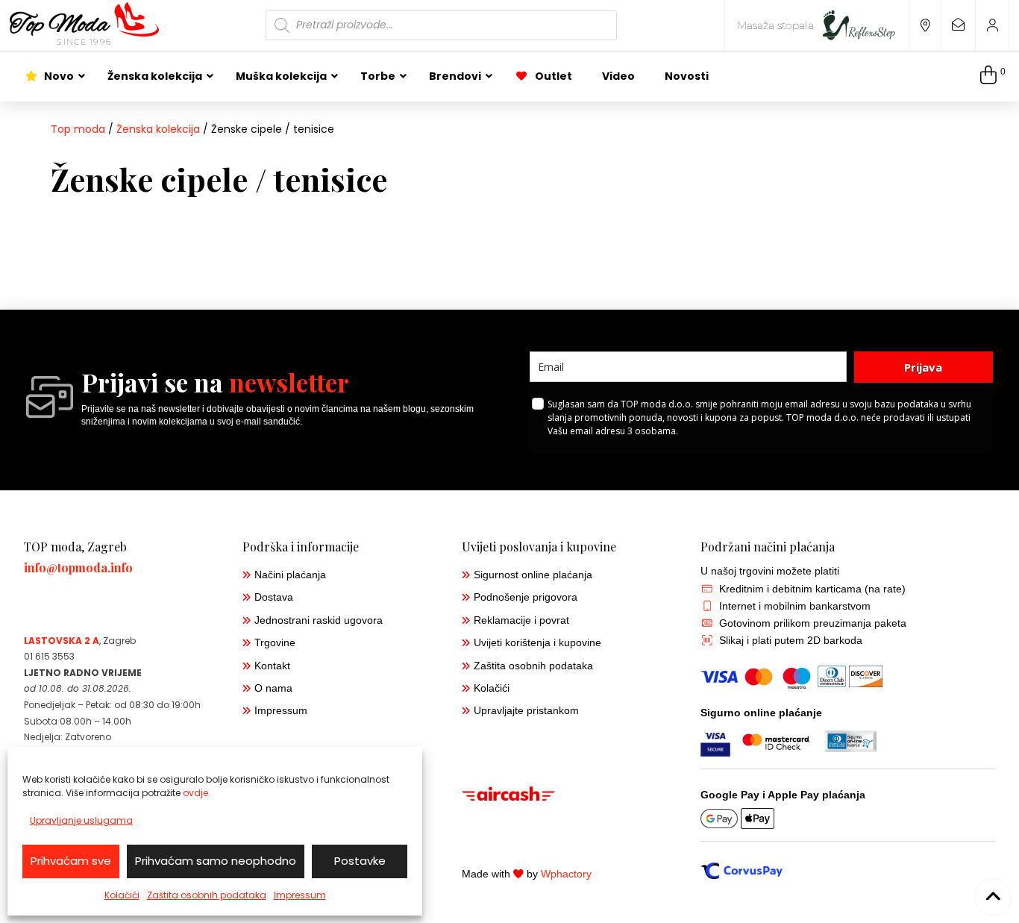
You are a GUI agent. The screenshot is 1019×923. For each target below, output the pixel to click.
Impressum (300, 895)
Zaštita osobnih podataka (206, 895)
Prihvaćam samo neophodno (215, 861)
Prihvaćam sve (71, 861)
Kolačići (121, 895)
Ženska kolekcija (158, 129)
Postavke (360, 861)
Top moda (78, 129)
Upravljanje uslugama (81, 820)
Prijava (923, 367)
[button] (992, 76)
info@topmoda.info (78, 567)
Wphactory (566, 874)
